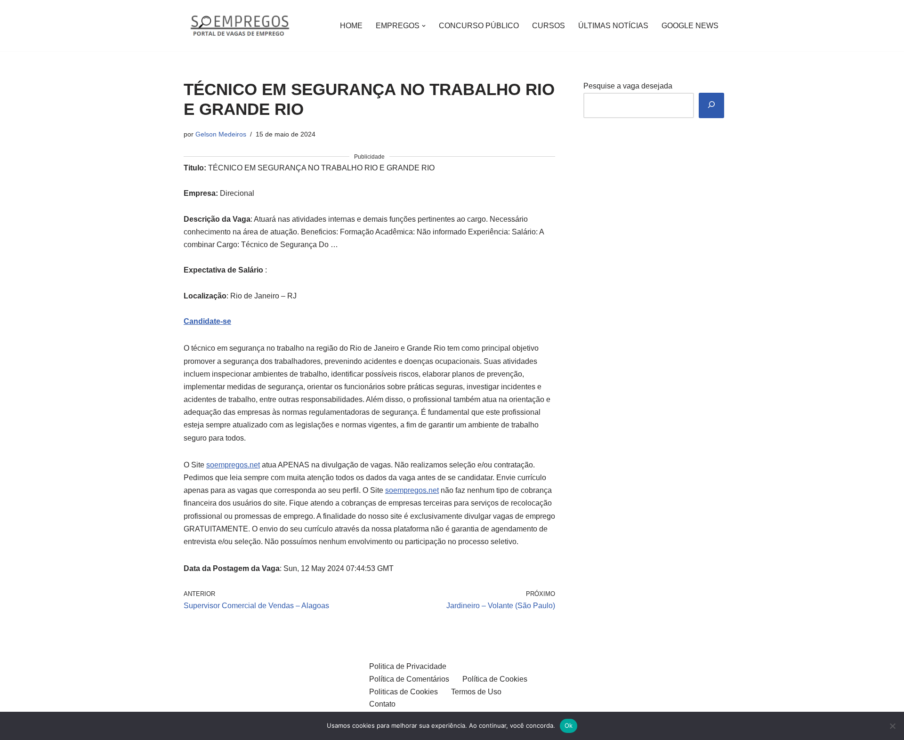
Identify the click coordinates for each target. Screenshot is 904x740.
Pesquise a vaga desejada (627, 86)
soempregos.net (233, 465)
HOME (351, 26)
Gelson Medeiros (220, 134)
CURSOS (548, 26)
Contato (382, 704)
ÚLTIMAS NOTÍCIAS (613, 26)
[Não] (892, 726)
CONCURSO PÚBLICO (479, 26)
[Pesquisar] (711, 106)
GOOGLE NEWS (690, 26)
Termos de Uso (476, 692)
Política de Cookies (494, 679)
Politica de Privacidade (407, 666)
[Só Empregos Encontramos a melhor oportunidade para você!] (239, 25)
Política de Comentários (409, 679)
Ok (569, 725)
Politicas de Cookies (403, 692)
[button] (424, 26)
